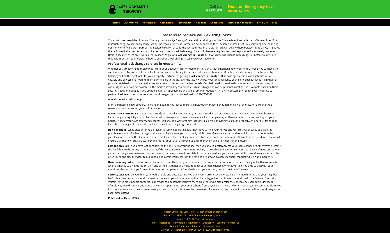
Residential (149, 22)
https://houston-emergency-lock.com (206, 215)
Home (116, 22)
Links (217, 226)
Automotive (131, 22)
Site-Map (208, 226)
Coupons (201, 22)
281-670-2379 (213, 10)
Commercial (167, 22)
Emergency (185, 22)
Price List (262, 22)
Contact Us (217, 22)
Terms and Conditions (240, 22)
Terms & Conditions (179, 226)
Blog (274, 22)
